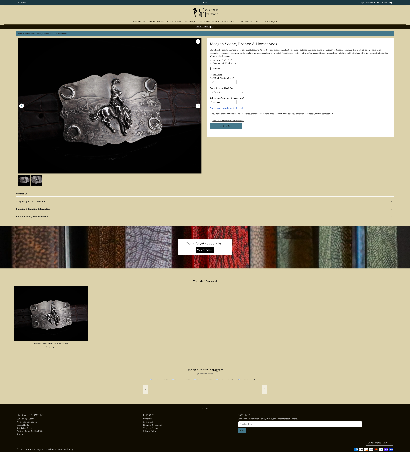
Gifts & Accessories (208, 21)
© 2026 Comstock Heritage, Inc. (31, 449)
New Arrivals (139, 21)
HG (257, 21)
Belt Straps (190, 21)
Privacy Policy (149, 431)
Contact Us (21, 194)
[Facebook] (203, 2)
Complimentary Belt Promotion (32, 216)
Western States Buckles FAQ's (30, 431)
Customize (227, 21)
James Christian (245, 21)
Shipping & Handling (152, 425)
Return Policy (149, 422)
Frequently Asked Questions (30, 201)
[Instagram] (206, 2)
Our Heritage (269, 21)
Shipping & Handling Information (33, 209)
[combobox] (79, 3)
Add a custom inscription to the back (226, 108)
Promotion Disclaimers (27, 422)
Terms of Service (150, 428)
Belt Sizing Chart (24, 428)
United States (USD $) (373, 3)
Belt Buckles (30, 33)
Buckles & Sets (174, 21)
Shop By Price (156, 21)
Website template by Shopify (60, 449)
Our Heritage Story (25, 418)
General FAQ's (23, 425)
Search (20, 434)
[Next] (198, 106)
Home (19, 33)
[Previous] (21, 106)
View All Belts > (205, 250)
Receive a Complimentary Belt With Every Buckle (205, 26)
